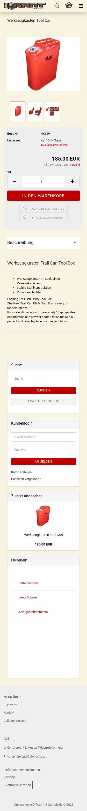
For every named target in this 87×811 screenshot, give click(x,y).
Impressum (11, 704)
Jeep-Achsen (28, 597)
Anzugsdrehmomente (33, 612)
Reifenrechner (28, 583)
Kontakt (9, 712)
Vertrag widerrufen (18, 785)
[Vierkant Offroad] (23, 6)
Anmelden (43, 461)
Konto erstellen (21, 472)
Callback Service (15, 721)
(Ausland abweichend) (54, 145)
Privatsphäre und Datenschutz (24, 756)
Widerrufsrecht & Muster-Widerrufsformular (33, 747)
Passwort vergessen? (26, 479)
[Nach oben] (13, 804)
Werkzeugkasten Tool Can (43, 535)
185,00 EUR (43, 544)
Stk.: (10, 172)
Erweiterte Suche (43, 401)
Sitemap (9, 777)
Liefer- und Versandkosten (22, 770)
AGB (7, 738)
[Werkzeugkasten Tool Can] (43, 64)
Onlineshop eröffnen (28, 804)
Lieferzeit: (14, 140)
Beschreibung (20, 242)
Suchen (43, 390)
